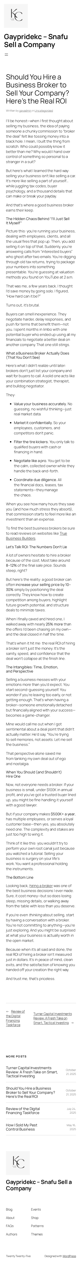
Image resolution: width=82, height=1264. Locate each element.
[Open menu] (6, 54)
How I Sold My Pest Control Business (21, 1127)
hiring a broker (41, 885)
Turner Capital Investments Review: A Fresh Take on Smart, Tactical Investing (52, 1018)
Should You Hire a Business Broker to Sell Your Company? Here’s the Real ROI (30, 1092)
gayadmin (25, 110)
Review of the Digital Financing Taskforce (15, 1018)
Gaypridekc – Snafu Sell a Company (36, 40)
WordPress (69, 1256)
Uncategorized (44, 110)
